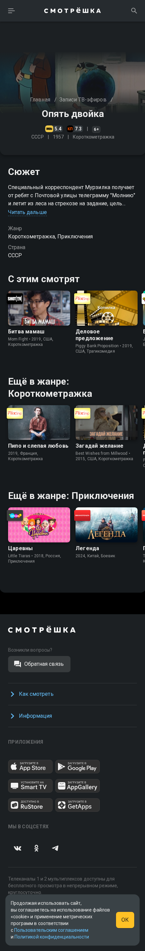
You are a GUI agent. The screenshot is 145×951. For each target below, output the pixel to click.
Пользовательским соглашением (51, 930)
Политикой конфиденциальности (51, 937)
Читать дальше (27, 212)
